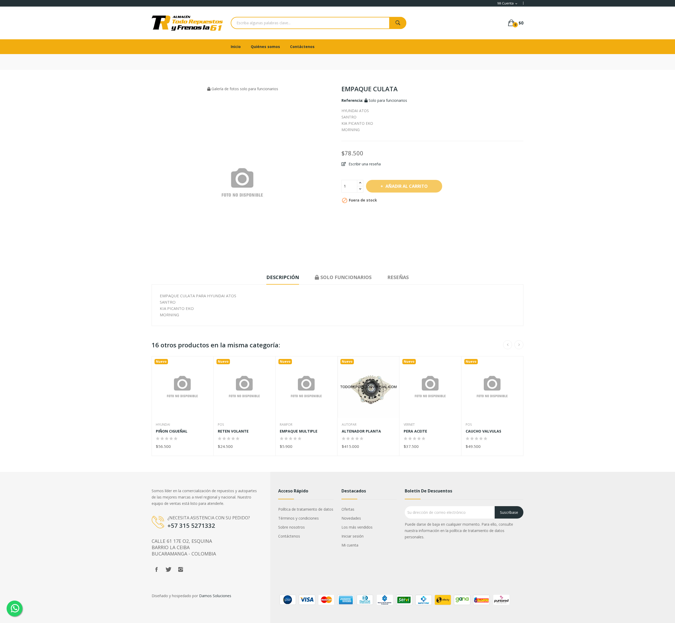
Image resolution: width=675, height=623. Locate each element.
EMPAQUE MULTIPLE (298, 431)
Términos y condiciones (298, 518)
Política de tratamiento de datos (305, 509)
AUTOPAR (349, 424)
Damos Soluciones (215, 595)
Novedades (351, 518)
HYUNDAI (163, 424)
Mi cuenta (349, 545)
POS (221, 424)
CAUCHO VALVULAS (483, 431)
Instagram (180, 569)
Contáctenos (289, 536)
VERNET (409, 424)
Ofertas (347, 509)
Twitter (168, 569)
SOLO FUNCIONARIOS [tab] (345, 277)
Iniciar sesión (352, 536)
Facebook (156, 569)
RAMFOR (286, 424)
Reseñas (398, 277)
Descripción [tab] (282, 277)
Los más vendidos (357, 527)
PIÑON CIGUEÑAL (171, 431)
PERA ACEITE (415, 431)
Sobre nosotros (291, 527)
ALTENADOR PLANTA (361, 431)
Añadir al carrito (406, 186)
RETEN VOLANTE (233, 431)
